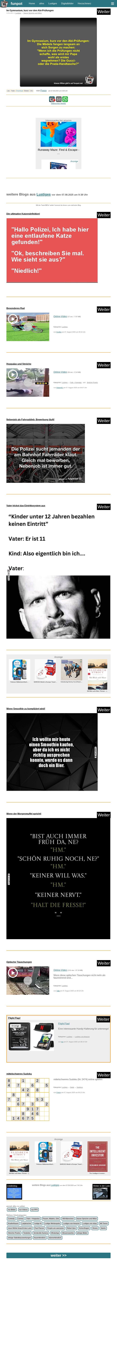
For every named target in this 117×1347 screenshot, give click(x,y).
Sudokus (80, 1087)
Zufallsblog (12, 1186)
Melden (26, 91)
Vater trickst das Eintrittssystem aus (25, 505)
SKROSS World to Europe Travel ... (19, 682)
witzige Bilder (82, 1233)
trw (62, 1042)
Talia (58, 991)
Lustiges (52, 3)
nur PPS (34, 1210)
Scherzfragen (84, 1228)
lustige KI (38, 1223)
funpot (16, 4)
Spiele (72, 1087)
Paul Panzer (39, 1228)
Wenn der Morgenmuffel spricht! (23, 814)
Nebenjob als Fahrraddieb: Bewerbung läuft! (30, 419)
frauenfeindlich (40, 1238)
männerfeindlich (55, 1238)
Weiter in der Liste (101, 1186)
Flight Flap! (14, 1018)
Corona (20, 1219)
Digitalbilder (67, 3)
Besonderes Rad (15, 308)
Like (8, 91)
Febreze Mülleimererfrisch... (19, 1164)
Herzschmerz (84, 3)
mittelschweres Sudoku (19, 1074)
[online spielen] (27, 1099)
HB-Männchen (68, 1219)
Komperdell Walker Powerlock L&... (97, 1164)
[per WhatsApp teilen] (65, 100)
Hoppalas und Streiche (18, 364)
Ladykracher (26, 1223)
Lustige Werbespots (52, 1223)
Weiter (104, 11)
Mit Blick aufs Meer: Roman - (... (71, 691)
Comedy (11, 1219)
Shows (95, 1228)
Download (19, 91)
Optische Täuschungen (19, 962)
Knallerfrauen (13, 1223)
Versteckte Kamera (41, 1233)
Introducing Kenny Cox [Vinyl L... (45, 681)
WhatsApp (55, 1233)
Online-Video (60, 316)
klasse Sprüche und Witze (33, 13)
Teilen (13, 91)
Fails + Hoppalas (76, 382)
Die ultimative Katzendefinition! (23, 214)
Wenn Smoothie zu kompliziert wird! (25, 709)
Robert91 (60, 387)
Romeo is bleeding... (58, 163)
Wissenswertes (68, 1233)
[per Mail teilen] (59, 100)
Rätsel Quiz (71, 1228)
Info (31, 91)
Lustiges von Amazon (82, 1037)
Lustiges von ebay (90, 1223)
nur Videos (23, 1210)
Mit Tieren (104, 1223)
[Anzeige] (58, 158)
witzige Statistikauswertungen (19, 1238)
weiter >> (58, 1255)
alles (41, 3)
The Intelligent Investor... (71, 1173)
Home (32, 3)
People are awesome (55, 1228)
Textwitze (26, 1233)
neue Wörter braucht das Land (20, 1228)
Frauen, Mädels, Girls (51, 1219)
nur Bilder (12, 1210)
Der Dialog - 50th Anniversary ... (97, 687)
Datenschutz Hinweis (58, 103)
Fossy (44, 90)
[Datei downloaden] (58, 251)
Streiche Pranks (92, 382)
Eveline (59, 332)
